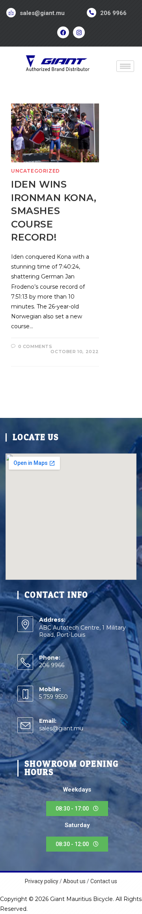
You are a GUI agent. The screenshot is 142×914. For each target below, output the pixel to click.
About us (74, 881)
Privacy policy (41, 881)
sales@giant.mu (42, 13)
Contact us (103, 881)
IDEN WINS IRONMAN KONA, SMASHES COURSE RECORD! (54, 211)
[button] (77, 808)
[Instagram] (79, 32)
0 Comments (35, 346)
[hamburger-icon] (125, 66)
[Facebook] (63, 32)
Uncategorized (35, 171)
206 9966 (113, 13)
